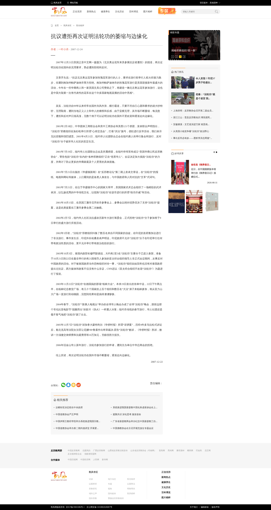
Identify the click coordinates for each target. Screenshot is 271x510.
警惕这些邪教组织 (116, 498)
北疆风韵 (86, 450)
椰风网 (190, 450)
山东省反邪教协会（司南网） (143, 450)
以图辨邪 (93, 484)
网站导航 (74, 3)
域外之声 (93, 493)
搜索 (216, 11)
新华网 (105, 460)
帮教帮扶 (131, 489)
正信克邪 (77, 11)
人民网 (96, 460)
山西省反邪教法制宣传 (118, 450)
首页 (57, 25)
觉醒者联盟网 (90, 454)
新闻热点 (91, 11)
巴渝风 (199, 450)
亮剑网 (171, 450)
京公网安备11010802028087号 (99, 507)
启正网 (208, 450)
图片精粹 (147, 11)
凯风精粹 (131, 493)
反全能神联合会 (75, 454)
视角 (110, 489)
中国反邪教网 (74, 450)
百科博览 (133, 11)
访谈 (91, 479)
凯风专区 (67, 25)
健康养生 (105, 11)
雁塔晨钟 (180, 450)
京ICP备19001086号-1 (75, 507)
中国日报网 (73, 460)
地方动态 (112, 479)
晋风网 (162, 450)
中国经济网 (85, 460)
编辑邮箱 (205, 507)
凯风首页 (58, 3)
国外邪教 (93, 498)
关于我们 (194, 507)
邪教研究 (93, 489)
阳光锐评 (80, 25)
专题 (110, 484)
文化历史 (119, 11)
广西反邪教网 (99, 450)
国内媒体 (112, 493)
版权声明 (215, 507)
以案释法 (131, 484)
